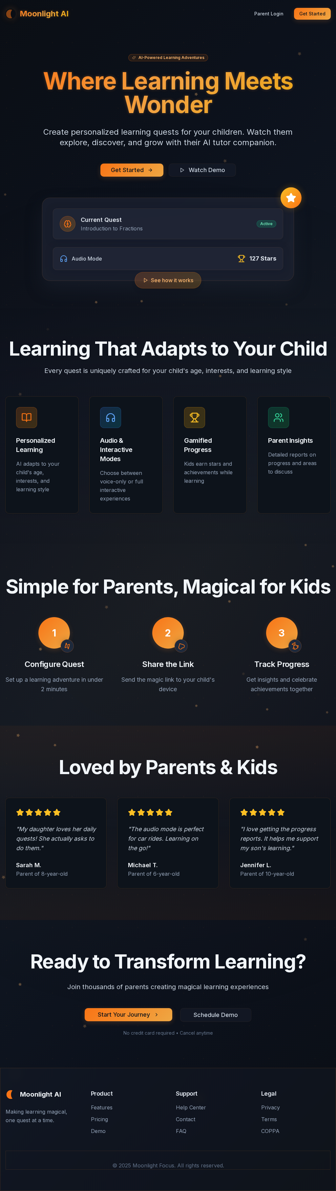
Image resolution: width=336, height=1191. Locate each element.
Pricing (99, 1119)
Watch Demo (207, 169)
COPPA (270, 1131)
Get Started (312, 13)
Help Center (191, 1107)
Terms (269, 1119)
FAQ (181, 1131)
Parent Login (269, 13)
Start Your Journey (124, 1014)
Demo (98, 1131)
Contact (185, 1119)
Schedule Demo (216, 1014)
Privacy (270, 1107)
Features (102, 1107)
